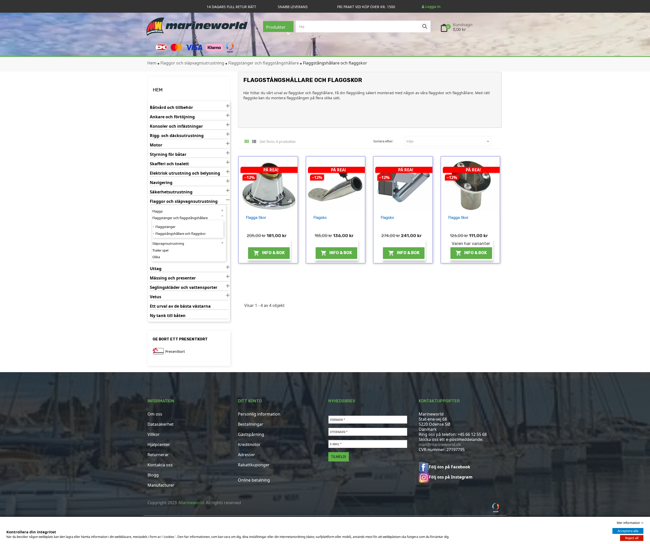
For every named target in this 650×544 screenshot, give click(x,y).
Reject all (631, 538)
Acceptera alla (628, 531)
